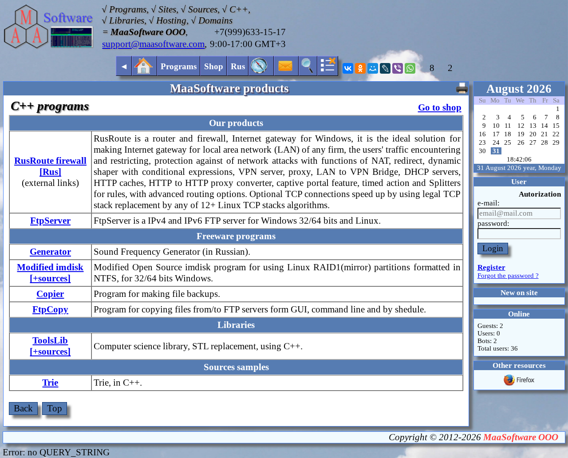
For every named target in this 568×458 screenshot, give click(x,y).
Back (23, 408)
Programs (179, 66)
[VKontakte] (348, 68)
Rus (238, 66)
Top (54, 408)
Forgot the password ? (508, 275)
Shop (213, 66)
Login (492, 248)
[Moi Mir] (372, 68)
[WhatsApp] (410, 68)
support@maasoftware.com (153, 44)
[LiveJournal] (385, 68)
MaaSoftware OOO (520, 437)
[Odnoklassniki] (360, 68)
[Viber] (397, 68)
